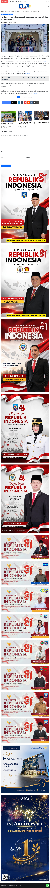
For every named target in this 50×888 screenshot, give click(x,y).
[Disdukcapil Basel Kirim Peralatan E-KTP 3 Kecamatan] (41, 115)
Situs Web (28, 157)
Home (3, 11)
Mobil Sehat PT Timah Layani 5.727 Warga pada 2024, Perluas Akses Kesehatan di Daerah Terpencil (24, 124)
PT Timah (12, 55)
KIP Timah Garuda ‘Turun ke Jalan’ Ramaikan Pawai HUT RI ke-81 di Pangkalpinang (24, 1)
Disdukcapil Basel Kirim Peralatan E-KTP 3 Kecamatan (41, 121)
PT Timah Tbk (9, 14)
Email (2, 157)
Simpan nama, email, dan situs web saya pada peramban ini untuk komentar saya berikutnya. (21, 162)
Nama (2, 151)
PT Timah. (27, 73)
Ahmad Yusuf (4, 22)
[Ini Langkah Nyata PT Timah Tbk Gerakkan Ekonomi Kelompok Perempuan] (8, 116)
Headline (7, 11)
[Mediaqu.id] (25, 6)
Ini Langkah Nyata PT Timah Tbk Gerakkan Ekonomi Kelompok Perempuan (7, 125)
